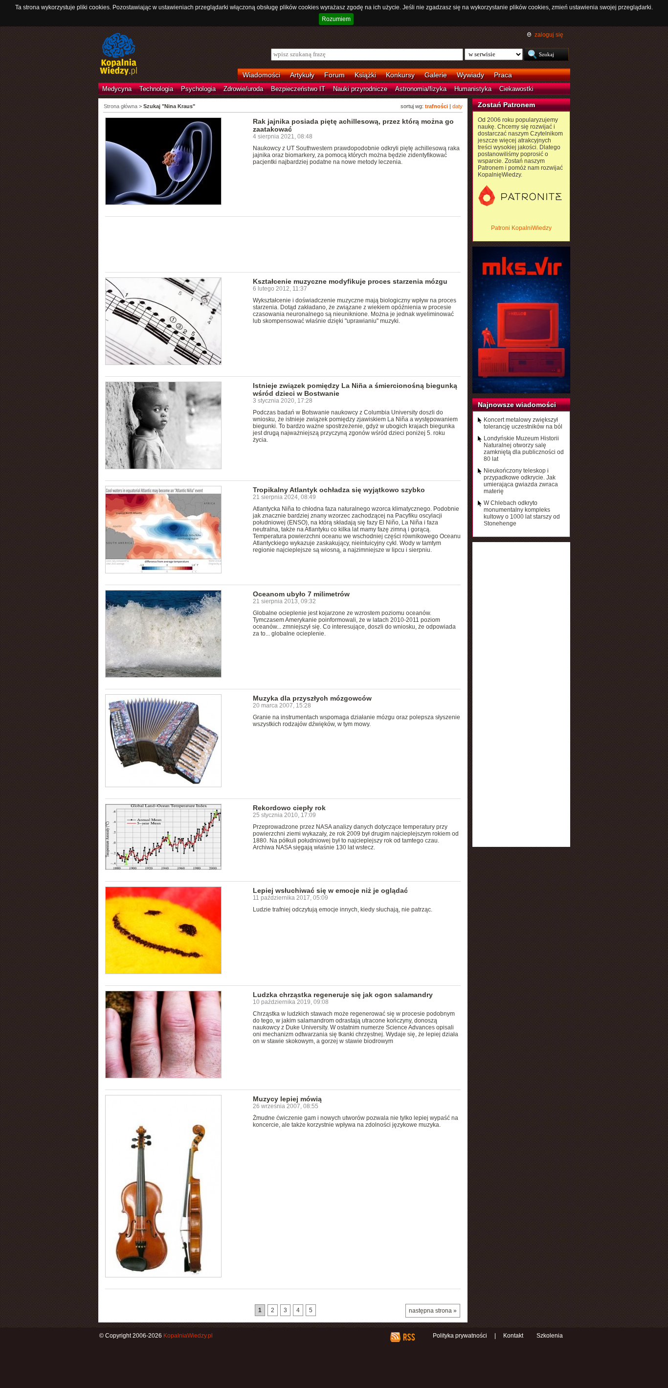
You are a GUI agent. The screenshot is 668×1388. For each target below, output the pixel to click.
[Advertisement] (283, 244)
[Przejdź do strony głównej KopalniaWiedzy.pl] (118, 54)
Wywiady (470, 75)
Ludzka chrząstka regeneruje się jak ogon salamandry (343, 995)
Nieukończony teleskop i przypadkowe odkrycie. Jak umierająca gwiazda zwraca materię (521, 481)
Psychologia (198, 88)
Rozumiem (336, 19)
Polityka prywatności (460, 1335)
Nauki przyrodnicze (360, 88)
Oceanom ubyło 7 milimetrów (301, 594)
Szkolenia (549, 1335)
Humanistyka (472, 88)
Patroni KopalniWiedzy (521, 228)
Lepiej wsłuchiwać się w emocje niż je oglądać (330, 890)
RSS (408, 1337)
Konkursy (400, 75)
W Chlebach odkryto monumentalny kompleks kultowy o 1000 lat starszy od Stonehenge (522, 513)
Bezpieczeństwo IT (298, 88)
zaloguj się (548, 34)
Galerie (435, 75)
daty (457, 106)
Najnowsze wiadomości (517, 405)
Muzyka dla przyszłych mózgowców (312, 698)
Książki (365, 75)
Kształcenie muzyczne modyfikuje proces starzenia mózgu (350, 281)
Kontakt (513, 1335)
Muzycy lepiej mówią (287, 1099)
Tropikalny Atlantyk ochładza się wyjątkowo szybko (339, 490)
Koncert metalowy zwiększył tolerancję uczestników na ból (523, 423)
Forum (334, 75)
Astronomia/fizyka (420, 88)
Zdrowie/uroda (243, 88)
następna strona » (433, 1310)
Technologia (156, 88)
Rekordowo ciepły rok (289, 808)
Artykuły (302, 75)
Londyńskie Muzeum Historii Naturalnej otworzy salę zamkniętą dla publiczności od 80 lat (524, 448)
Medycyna (117, 88)
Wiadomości (261, 75)
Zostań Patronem (506, 105)
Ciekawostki (516, 88)
